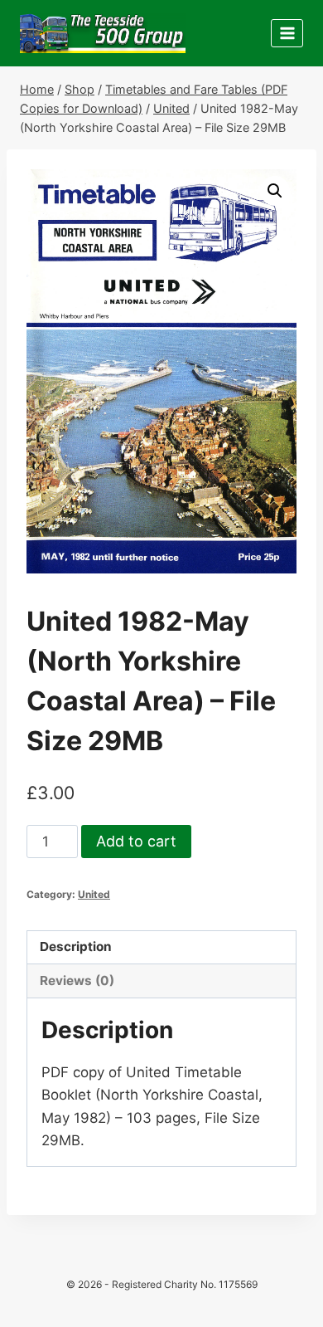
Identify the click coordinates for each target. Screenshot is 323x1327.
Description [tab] (76, 946)
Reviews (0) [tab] (77, 980)
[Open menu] (287, 32)
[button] (275, 191)
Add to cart (136, 841)
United (94, 894)
